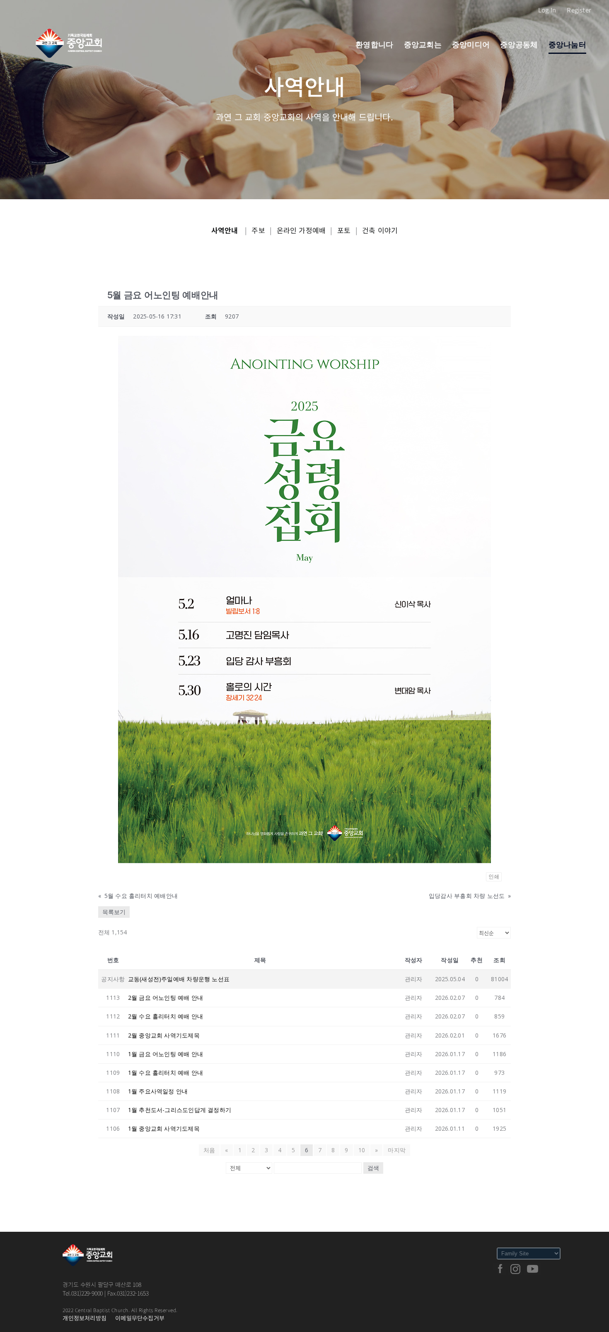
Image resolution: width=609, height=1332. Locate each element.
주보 (258, 230)
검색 (373, 1168)
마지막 (397, 1150)
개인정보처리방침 (84, 1318)
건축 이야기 (380, 230)
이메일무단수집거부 (139, 1318)
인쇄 (493, 877)
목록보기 (114, 912)
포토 (343, 230)
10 (361, 1150)
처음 (209, 1150)
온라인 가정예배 (301, 230)
